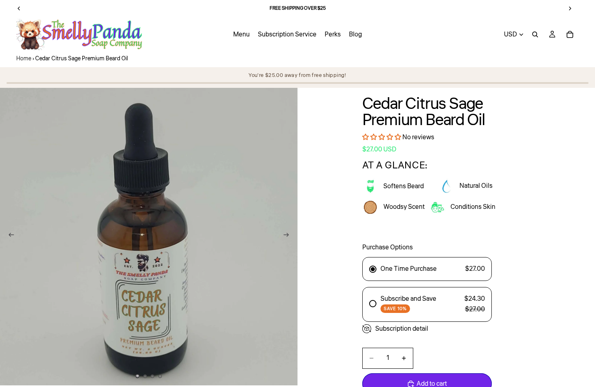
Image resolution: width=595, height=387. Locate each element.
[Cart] (570, 34)
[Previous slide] (9, 236)
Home (23, 59)
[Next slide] (289, 236)
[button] (382, 137)
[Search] (535, 34)
